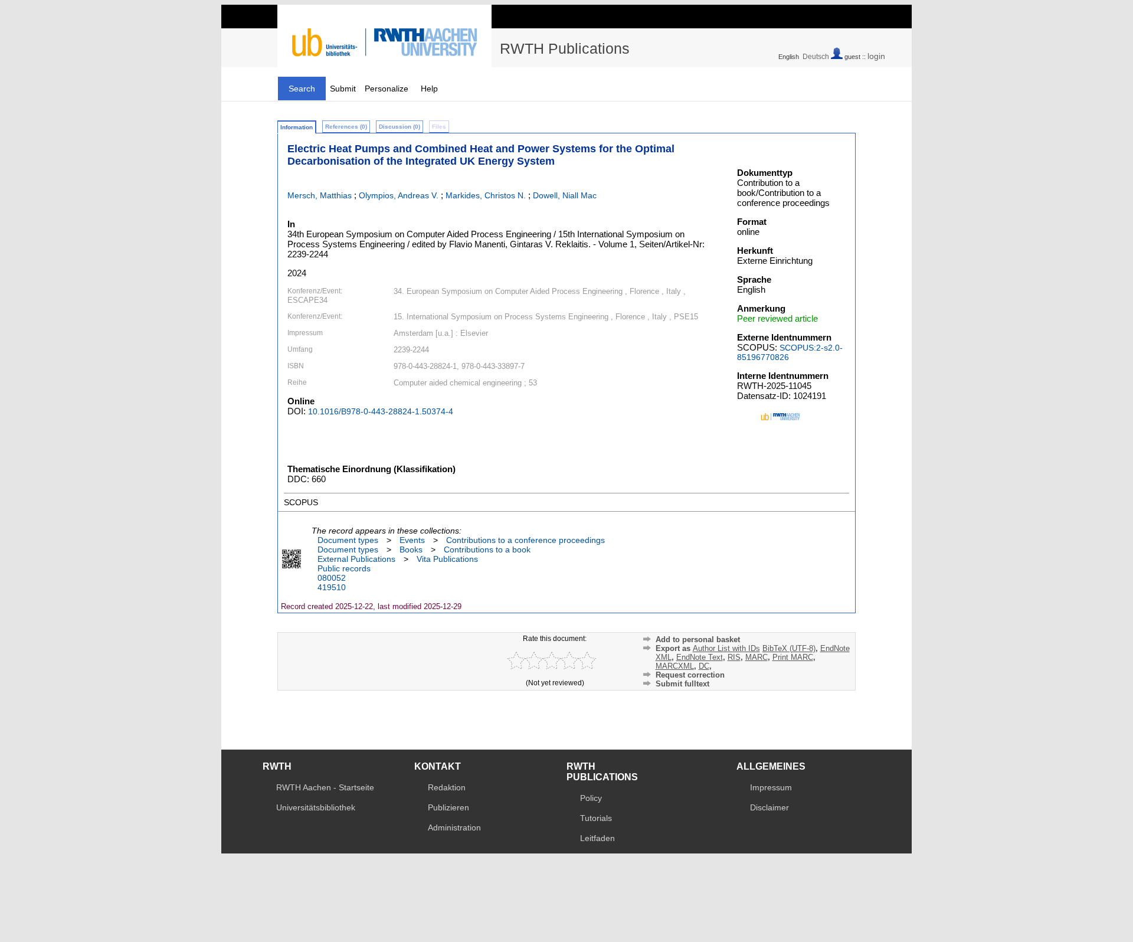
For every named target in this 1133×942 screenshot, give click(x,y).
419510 (331, 587)
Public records (344, 568)
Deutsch (816, 57)
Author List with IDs (726, 648)
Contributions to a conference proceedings (525, 540)
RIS (734, 657)
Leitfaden (597, 838)
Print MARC (792, 657)
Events (412, 540)
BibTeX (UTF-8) (789, 648)
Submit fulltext (682, 683)
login (876, 56)
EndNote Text (699, 657)
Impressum (771, 787)
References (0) (346, 126)
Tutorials (596, 818)
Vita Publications (447, 559)
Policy (591, 798)
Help (429, 88)
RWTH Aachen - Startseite (325, 787)
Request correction (690, 674)
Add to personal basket (698, 639)
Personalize (386, 88)
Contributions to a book (487, 549)
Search (302, 88)
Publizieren (448, 807)
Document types (347, 540)
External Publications (356, 559)
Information (296, 127)
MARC (756, 657)
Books (411, 549)
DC (704, 666)
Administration (454, 827)
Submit (343, 88)
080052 (331, 578)
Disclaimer (769, 807)
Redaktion (447, 787)
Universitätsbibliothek (315, 807)
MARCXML (675, 666)
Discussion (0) (399, 126)
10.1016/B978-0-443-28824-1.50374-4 (380, 411)
